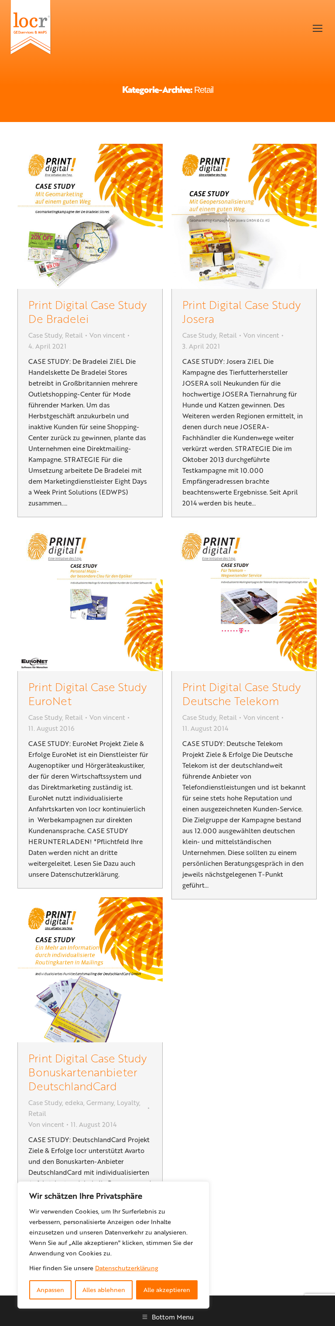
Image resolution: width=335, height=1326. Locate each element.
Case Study (45, 335)
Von (107, 335)
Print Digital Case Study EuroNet (87, 693)
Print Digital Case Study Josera (241, 311)
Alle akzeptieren (167, 1289)
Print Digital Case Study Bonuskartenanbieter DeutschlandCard (87, 1071)
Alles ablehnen (103, 1289)
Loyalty (128, 1102)
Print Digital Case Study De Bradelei (87, 311)
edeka (74, 1102)
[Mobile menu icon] (317, 28)
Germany (100, 1102)
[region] (113, 1245)
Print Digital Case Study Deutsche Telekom (241, 693)
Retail (74, 335)
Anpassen (50, 1289)
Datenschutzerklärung (126, 1268)
